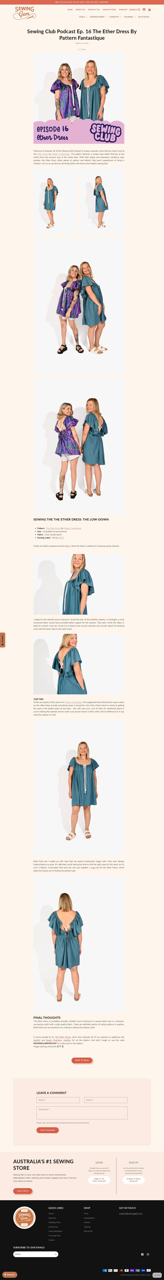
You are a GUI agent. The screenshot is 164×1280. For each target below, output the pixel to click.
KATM (61, 537)
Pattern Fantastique (61, 154)
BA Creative (147, 1275)
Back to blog (81, 1060)
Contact (51, 1240)
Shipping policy (55, 1222)
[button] (134, 9)
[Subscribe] (55, 1254)
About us (52, 1218)
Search (51, 1213)
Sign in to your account (99, 1180)
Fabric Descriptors (55, 1231)
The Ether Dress (53, 528)
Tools (86, 1213)
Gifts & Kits (88, 1231)
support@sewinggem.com (130, 1213)
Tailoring (87, 1227)
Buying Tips (53, 1227)
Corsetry (87, 1222)
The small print (54, 1235)
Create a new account (133, 1180)
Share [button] (83, 49)
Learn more (22, 1191)
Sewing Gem (131, 1275)
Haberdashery (89, 1218)
